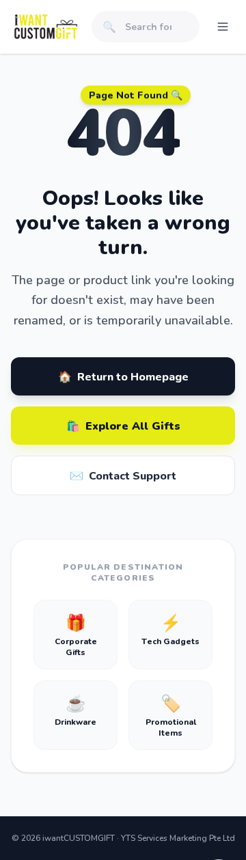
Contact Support (123, 475)
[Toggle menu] (222, 26)
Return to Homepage (123, 376)
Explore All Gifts (123, 425)
